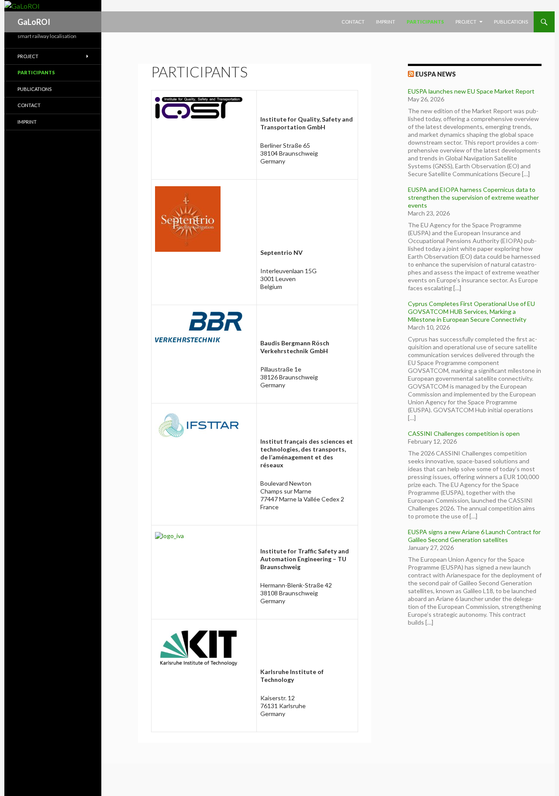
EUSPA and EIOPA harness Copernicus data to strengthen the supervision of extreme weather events (473, 197)
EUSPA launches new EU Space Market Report (471, 91)
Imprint (385, 21)
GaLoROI (33, 22)
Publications (511, 21)
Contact (353, 21)
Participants (425, 21)
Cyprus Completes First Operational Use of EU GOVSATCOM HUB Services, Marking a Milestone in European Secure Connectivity (471, 311)
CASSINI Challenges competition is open (464, 433)
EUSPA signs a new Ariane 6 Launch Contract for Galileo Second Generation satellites (474, 535)
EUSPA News (435, 74)
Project (465, 21)
